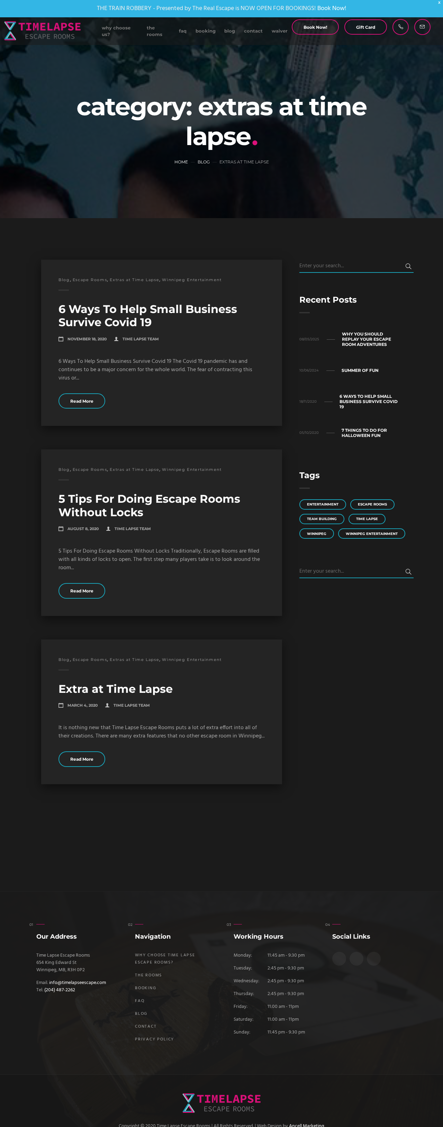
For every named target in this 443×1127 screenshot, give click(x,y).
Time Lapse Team (141, 339)
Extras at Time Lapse (134, 279)
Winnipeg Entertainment (192, 279)
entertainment (322, 504)
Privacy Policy (154, 1039)
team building (322, 519)
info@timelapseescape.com (77, 983)
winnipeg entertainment (372, 533)
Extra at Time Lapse (115, 689)
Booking (206, 31)
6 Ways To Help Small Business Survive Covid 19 (147, 315)
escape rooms (372, 504)
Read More (81, 401)
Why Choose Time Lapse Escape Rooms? (165, 959)
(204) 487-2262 (59, 990)
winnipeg (316, 533)
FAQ (183, 31)
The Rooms (154, 31)
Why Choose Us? (116, 31)
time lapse (367, 519)
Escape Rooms (90, 279)
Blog (229, 31)
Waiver (280, 31)
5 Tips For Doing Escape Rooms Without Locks (149, 505)
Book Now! (331, 8)
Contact (253, 31)
